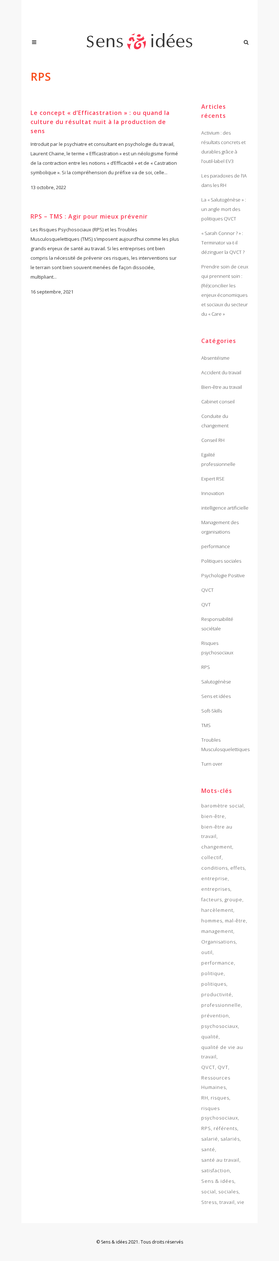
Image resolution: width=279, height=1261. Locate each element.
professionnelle (221, 1005)
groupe (233, 899)
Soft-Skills (211, 710)
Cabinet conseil (218, 401)
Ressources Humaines (215, 1082)
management (217, 931)
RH (204, 1097)
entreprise (214, 878)
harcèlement (217, 910)
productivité (216, 994)
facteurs (211, 899)
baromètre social (222, 805)
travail (227, 1202)
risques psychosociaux (219, 1113)
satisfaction (215, 1170)
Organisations (218, 941)
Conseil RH (213, 440)
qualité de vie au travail (222, 1052)
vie (240, 1202)
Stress (209, 1202)
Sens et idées (216, 696)
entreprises (215, 889)
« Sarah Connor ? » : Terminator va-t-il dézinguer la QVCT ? (222, 242)
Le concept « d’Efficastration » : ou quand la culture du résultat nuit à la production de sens (100, 122)
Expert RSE (213, 478)
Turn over (211, 764)
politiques (213, 984)
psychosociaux (219, 1026)
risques (220, 1097)
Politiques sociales (221, 561)
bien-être (213, 816)
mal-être (235, 920)
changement (216, 846)
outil (207, 952)
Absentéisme (215, 358)
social (208, 1191)
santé (208, 1149)
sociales (228, 1191)
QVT (206, 604)
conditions (214, 868)
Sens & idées (217, 1181)
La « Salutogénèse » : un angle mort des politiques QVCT (223, 209)
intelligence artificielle (224, 507)
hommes (211, 920)
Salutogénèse (216, 681)
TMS (206, 725)
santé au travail (220, 1160)
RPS (205, 667)
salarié (209, 1139)
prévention (215, 1015)
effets (237, 868)
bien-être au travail (216, 831)
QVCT (207, 590)
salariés (230, 1139)
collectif (211, 857)
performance (215, 546)
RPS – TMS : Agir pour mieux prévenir (89, 216)
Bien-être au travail (221, 387)
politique (212, 973)
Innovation (212, 493)
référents (225, 1128)
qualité (210, 1036)
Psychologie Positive (223, 575)
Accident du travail (221, 372)
